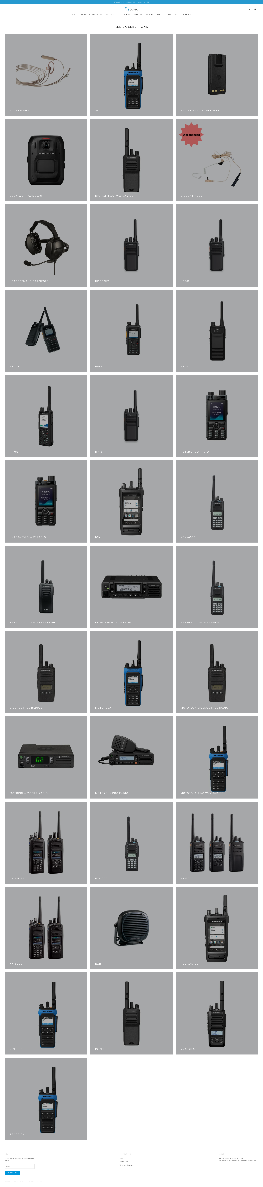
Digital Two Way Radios (91, 14)
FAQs (159, 14)
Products (110, 14)
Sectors (149, 14)
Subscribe (12, 1173)
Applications (124, 14)
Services (138, 14)
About (168, 14)
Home (74, 14)
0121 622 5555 (144, 2)
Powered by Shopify (34, 1181)
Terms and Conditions (127, 1165)
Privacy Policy (124, 1162)
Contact (187, 14)
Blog (177, 14)
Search (122, 1158)
